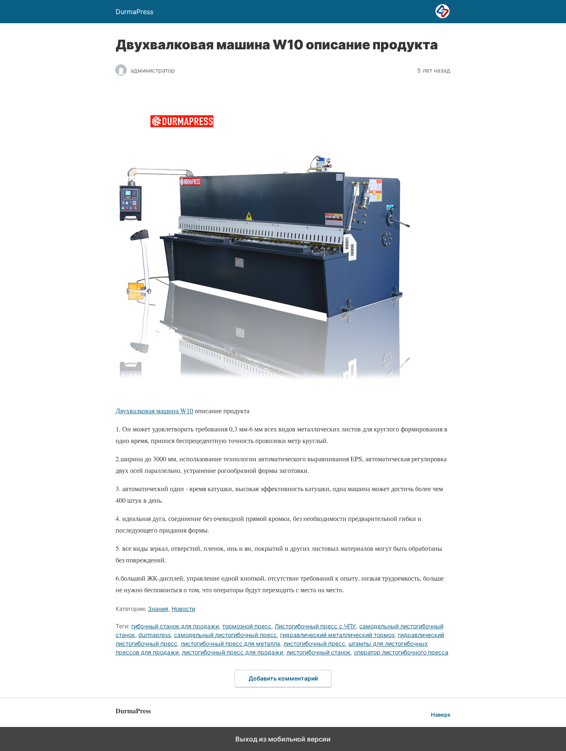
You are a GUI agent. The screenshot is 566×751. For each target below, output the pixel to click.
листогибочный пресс (314, 643)
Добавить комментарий (283, 678)
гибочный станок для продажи (175, 626)
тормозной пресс (246, 626)
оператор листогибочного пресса (401, 652)
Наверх (440, 715)
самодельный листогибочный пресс (225, 634)
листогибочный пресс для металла (230, 643)
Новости (183, 608)
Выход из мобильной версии (283, 739)
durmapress (154, 634)
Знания (158, 608)
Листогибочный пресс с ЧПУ (315, 626)
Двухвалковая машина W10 (154, 410)
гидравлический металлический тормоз (337, 634)
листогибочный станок (318, 652)
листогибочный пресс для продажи (232, 652)
